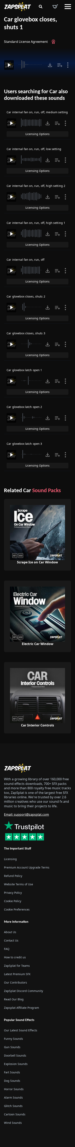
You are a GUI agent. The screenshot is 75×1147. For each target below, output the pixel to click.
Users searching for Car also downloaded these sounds (36, 95)
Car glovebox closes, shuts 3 (26, 333)
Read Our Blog (14, 999)
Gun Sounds (12, 1047)
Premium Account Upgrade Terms (26, 867)
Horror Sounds (14, 1089)
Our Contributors (15, 982)
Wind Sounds (13, 1123)
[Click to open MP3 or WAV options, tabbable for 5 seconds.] (50, 65)
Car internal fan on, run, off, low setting (34, 149)
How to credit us (15, 957)
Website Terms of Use (18, 884)
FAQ (6, 949)
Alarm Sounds (13, 1097)
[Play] (9, 65)
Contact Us (11, 940)
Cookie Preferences (17, 909)
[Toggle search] (40, 6)
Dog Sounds (12, 1081)
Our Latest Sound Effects (20, 1030)
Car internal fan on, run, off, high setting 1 (36, 223)
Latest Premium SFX (17, 974)
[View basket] (55, 6)
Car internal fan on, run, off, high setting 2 (36, 186)
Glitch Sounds (13, 1106)
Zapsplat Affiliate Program (21, 1008)
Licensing (10, 859)
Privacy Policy (13, 893)
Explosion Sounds (16, 1064)
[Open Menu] (68, 6)
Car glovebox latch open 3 (24, 444)
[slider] (31, 64)
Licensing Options (37, 134)
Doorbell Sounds (15, 1055)
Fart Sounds (12, 1072)
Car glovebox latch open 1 (24, 370)
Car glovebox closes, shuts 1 (30, 24)
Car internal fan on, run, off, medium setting (37, 112)
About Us (10, 932)
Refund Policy (13, 876)
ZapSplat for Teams (17, 966)
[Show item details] (68, 65)
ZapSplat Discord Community (23, 991)
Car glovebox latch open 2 (24, 407)
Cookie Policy (12, 901)
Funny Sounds (13, 1039)
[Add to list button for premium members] (60, 65)
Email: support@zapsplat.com (26, 814)
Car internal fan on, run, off (25, 259)
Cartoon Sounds (14, 1114)
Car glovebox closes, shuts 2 (26, 296)
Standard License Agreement (26, 41)
